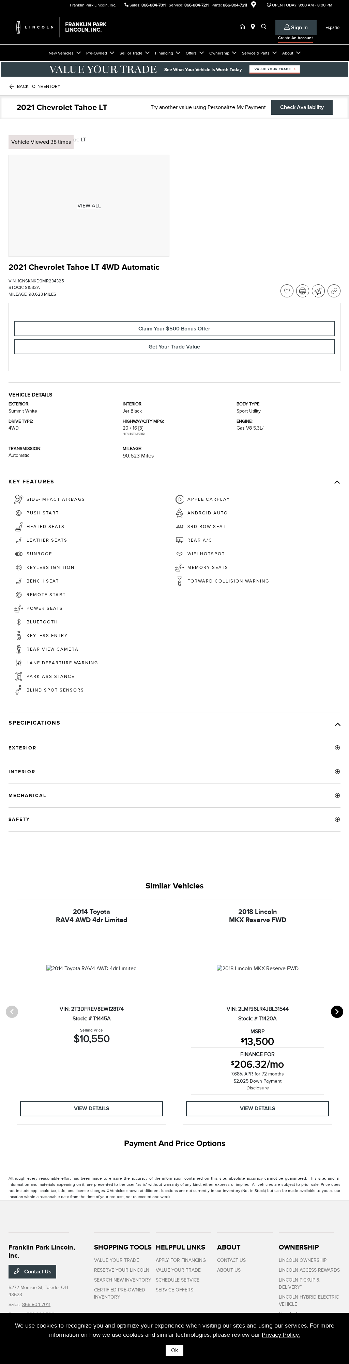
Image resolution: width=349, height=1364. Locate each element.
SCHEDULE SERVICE (177, 1280)
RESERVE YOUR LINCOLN (121, 1270)
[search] (264, 27)
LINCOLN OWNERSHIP (303, 1260)
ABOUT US (229, 1270)
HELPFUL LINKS (180, 1247)
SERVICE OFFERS (174, 1289)
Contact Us (37, 1271)
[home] (243, 27)
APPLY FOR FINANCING (181, 1260)
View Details (91, 1108)
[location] (253, 5)
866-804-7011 (153, 5)
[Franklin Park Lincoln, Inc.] (67, 27)
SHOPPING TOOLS (123, 1247)
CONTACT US (231, 1260)
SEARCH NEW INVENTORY (122, 1280)
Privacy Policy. (281, 1334)
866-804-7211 (196, 5)
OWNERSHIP (299, 1247)
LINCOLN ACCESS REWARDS (309, 1270)
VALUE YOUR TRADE (116, 1260)
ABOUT (229, 1247)
